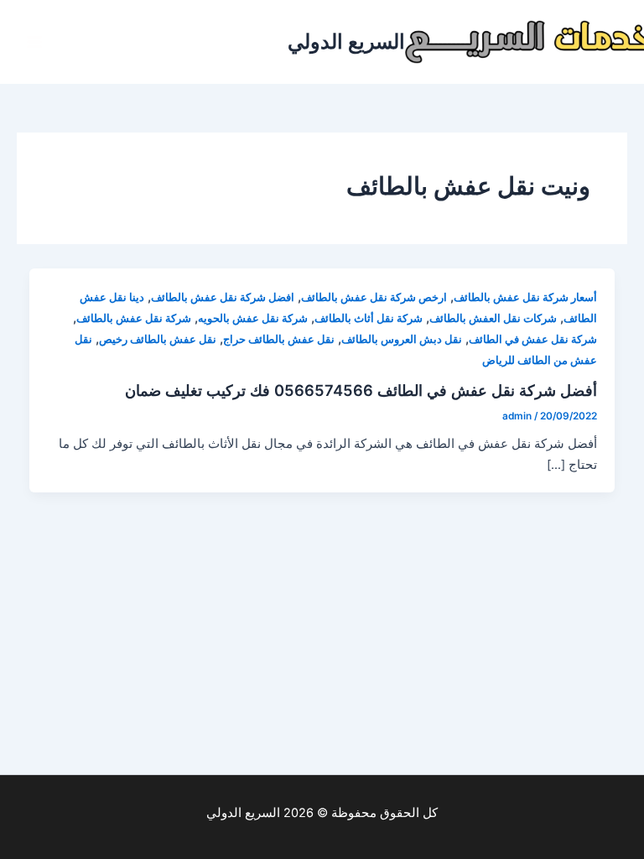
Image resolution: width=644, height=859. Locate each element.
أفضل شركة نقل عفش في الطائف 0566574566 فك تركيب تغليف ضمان (361, 390)
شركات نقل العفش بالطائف (493, 318)
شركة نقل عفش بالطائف (133, 318)
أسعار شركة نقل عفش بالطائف (525, 297)
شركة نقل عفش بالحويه (253, 318)
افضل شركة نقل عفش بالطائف (222, 297)
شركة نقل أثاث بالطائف (368, 318)
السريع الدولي (346, 41)
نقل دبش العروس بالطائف (401, 339)
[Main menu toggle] (34, 42)
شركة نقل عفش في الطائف (533, 339)
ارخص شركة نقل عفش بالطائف (374, 297)
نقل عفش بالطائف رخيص (157, 339)
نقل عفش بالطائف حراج (279, 339)
